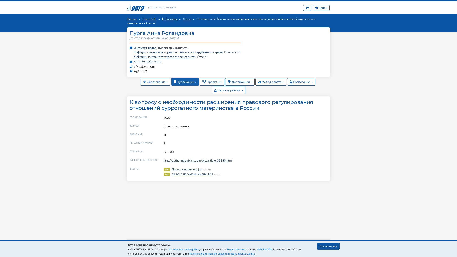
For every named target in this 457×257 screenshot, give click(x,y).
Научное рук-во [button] (229, 90)
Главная (132, 18)
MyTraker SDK (264, 249)
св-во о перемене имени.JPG (192, 174)
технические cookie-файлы (184, 249)
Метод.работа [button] (271, 82)
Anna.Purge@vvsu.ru (148, 61)
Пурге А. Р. (149, 18)
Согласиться (328, 246)
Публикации (170, 18)
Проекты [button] (213, 82)
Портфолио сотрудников (162, 7)
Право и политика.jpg (187, 169)
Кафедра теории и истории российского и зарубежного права (178, 52)
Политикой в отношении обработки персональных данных (222, 253)
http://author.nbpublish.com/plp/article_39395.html (198, 160)
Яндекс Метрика (236, 249)
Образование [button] (155, 82)
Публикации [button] (185, 82)
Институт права (145, 48)
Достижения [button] (240, 82)
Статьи (187, 18)
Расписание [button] (301, 82)
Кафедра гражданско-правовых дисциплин (164, 56)
